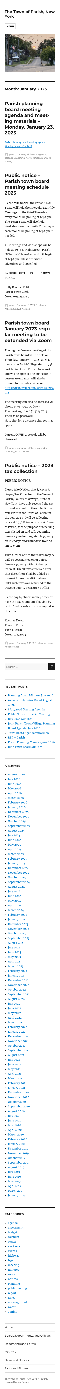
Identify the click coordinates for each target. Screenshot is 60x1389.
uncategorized (17, 1302)
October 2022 (17, 989)
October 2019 (17, 1158)
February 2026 (17, 802)
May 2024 (14, 900)
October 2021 (16, 1045)
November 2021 (18, 1041)
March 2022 (16, 1022)
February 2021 (17, 1083)
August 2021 (16, 1055)
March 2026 (16, 797)
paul (11, 154)
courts (12, 1241)
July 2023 (14, 947)
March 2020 (16, 1134)
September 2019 (19, 1162)
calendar (9, 157)
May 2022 (14, 1013)
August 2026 (16, 774)
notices (36, 157)
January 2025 (17, 863)
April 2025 (15, 849)
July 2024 (14, 891)
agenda (42, 154)
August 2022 (16, 999)
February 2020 (17, 1139)
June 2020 (14, 1120)
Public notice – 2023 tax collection (29, 468)
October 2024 (17, 877)
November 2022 (18, 985)
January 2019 (16, 1195)
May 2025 (14, 844)
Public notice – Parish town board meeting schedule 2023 (27, 184)
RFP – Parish (16, 737)
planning (46, 157)
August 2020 (16, 1111)
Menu (10, 26)
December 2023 (18, 924)
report (12, 1293)
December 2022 (18, 980)
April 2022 (15, 1017)
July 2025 (14, 835)
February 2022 (17, 1027)
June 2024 (14, 896)
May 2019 (14, 1181)
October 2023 (17, 933)
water (12, 1307)
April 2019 (14, 1186)
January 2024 (17, 919)
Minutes (10, 1352)
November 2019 (18, 1153)
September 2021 (18, 1050)
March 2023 (16, 966)
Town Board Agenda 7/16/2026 (28, 732)
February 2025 (17, 858)
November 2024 (18, 872)
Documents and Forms (20, 1343)
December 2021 (18, 1036)
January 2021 (16, 1087)
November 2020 (18, 1097)
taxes (16, 646)
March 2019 (16, 1190)
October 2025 (17, 821)
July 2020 (14, 1115)
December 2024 (18, 868)
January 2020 (17, 1144)
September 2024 (19, 882)
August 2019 (16, 1167)
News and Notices (17, 1360)
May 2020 (14, 1125)
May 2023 (14, 956)
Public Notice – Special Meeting (29, 714)
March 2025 (16, 854)
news (29, 157)
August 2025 (16, 830)
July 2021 (14, 1059)
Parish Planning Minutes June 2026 (31, 742)
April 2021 (14, 1073)
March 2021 (15, 1078)
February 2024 (17, 914)
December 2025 (18, 811)
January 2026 (17, 807)
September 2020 (19, 1106)
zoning (8, 161)
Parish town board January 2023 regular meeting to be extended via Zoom (28, 331)
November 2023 (18, 928)
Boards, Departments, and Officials (28, 1335)
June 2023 (14, 952)
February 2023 (17, 970)
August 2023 (16, 942)
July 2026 (14, 779)
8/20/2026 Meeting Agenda (26, 709)
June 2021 (14, 1064)
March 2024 (16, 910)
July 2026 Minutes (20, 718)
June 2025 (14, 840)
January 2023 (16, 975)
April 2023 (15, 961)
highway (13, 1255)
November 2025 (18, 816)
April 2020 (15, 1129)
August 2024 (16, 886)
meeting (20, 157)
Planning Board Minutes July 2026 (30, 695)
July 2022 (14, 1003)
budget (12, 1232)
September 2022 (19, 994)
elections (14, 1246)
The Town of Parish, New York (21, 1379)
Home (9, 1327)
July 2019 (14, 1172)
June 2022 (14, 1008)
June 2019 (14, 1176)
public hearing (17, 1288)
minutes (13, 1269)
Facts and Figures (16, 1368)
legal (11, 1260)
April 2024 (15, 905)
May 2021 (14, 1069)
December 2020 (18, 1092)
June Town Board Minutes (25, 747)
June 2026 (15, 783)
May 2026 (14, 788)
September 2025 (19, 826)
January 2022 (17, 1031)
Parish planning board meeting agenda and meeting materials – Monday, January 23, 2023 (29, 118)
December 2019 (18, 1148)
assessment (16, 1227)
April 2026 (15, 793)
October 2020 (17, 1101)
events (12, 1251)
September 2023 (19, 938)
